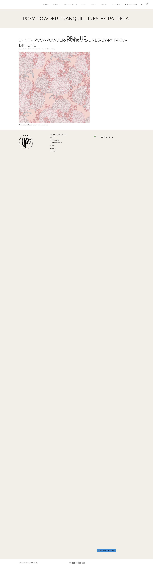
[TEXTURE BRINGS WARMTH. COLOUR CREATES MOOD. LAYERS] (98, 476)
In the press (54, 140)
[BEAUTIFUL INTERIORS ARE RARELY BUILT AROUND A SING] (115, 474)
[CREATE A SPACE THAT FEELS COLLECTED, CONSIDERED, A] (115, 324)
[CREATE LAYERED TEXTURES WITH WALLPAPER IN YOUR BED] (106, 312)
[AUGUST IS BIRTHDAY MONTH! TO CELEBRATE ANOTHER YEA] (106, 211)
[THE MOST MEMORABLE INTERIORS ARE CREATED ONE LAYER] (98, 342)
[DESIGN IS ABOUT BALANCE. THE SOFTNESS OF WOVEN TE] (115, 198)
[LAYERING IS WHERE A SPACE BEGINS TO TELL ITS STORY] (106, 472)
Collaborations (55, 143)
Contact (52, 151)
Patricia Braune (38, 49)
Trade (51, 137)
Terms (51, 145)
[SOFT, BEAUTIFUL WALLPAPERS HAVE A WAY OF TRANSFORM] (98, 209)
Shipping (52, 148)
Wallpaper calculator (58, 134)
